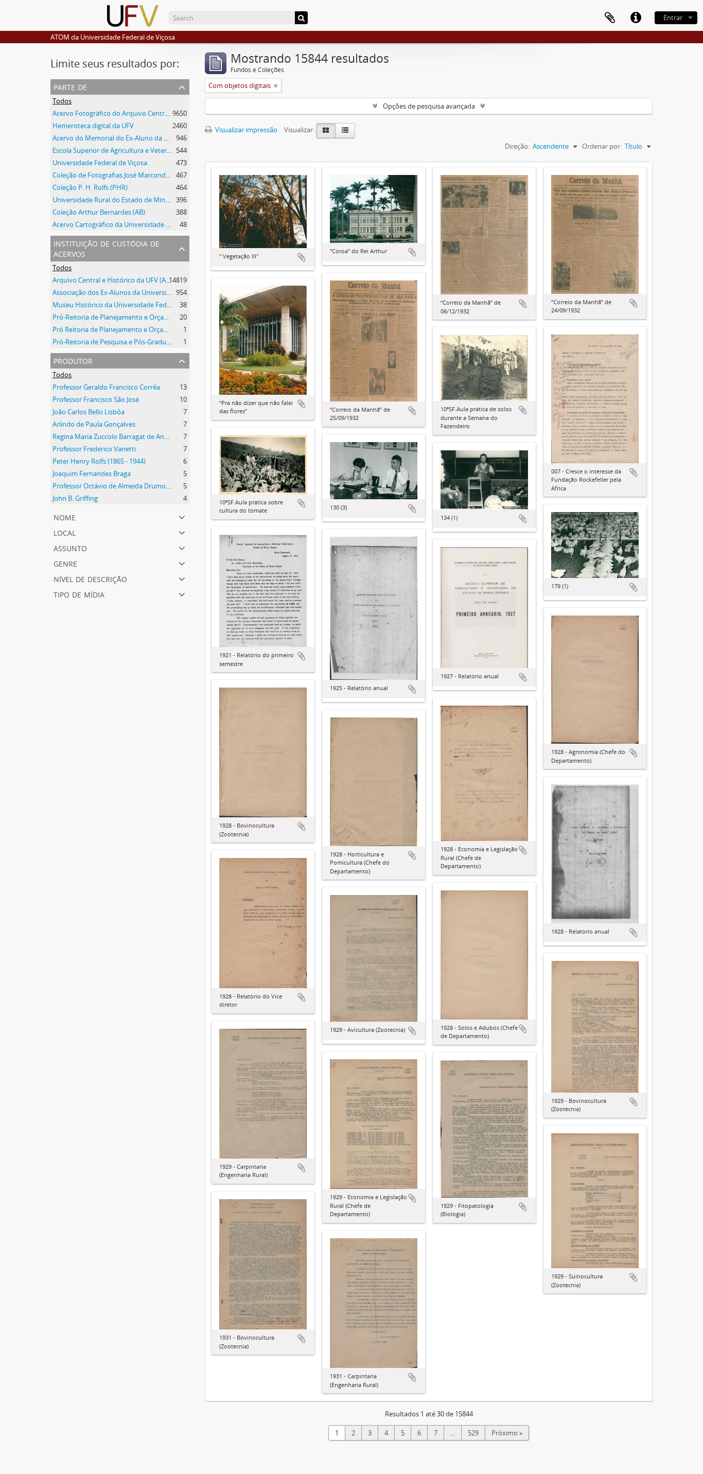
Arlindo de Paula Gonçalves (93, 424)
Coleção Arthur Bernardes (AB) (98, 212)
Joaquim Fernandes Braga (91, 473)
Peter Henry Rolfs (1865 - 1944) (99, 461)
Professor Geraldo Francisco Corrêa (106, 387)
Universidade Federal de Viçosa (99, 162)
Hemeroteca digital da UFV (93, 125)
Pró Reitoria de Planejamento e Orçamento (118, 329)
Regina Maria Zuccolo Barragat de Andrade (117, 436)
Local (65, 532)
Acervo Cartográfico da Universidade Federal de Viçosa (135, 224)
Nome (65, 516)
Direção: (517, 146)
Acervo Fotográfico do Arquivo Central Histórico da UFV (137, 113)
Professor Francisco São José (95, 399)
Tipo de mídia (79, 594)
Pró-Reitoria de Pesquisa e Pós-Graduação (116, 341)
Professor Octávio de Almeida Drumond (113, 485)
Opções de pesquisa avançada (429, 106)
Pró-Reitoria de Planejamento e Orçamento (118, 317)
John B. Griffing (75, 498)
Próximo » (506, 1432)
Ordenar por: (602, 146)
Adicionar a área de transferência (301, 257)
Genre (65, 563)
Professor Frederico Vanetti (94, 448)
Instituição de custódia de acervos (107, 248)
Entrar (672, 17)
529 (473, 1432)
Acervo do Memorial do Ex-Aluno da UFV (114, 138)
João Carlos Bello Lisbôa (88, 411)
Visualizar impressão (245, 129)
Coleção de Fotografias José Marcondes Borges (123, 175)
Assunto (70, 547)
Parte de (70, 86)
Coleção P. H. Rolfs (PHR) (90, 187)
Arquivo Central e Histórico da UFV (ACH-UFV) (121, 280)
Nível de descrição (90, 578)
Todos (62, 101)
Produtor (73, 360)
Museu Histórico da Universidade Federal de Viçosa (130, 304)
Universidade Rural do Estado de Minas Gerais (122, 199)
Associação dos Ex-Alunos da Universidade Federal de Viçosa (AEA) (153, 292)
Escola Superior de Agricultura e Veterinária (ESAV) (128, 150)
